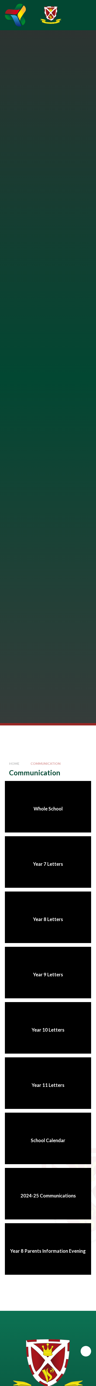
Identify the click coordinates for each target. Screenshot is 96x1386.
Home (14, 763)
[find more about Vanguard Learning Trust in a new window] (15, 15)
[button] (86, 1351)
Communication (46, 763)
